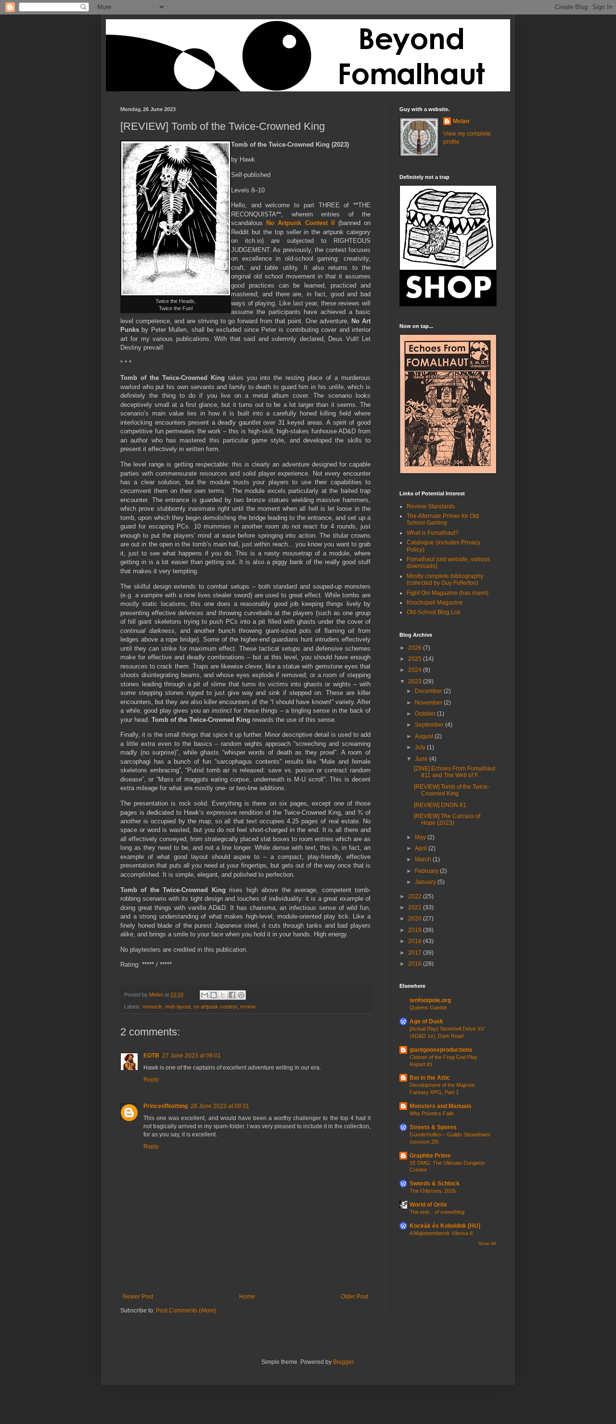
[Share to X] (223, 995)
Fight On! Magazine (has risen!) (447, 593)
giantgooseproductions (441, 1049)
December (429, 691)
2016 (415, 963)
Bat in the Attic (430, 1077)
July (421, 747)
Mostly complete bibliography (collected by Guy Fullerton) (445, 579)
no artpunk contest (215, 1006)
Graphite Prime (430, 1155)
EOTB (151, 1055)
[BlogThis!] (213, 995)
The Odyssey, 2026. (433, 1191)
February (427, 871)
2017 (415, 952)
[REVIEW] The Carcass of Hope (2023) (447, 819)
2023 (415, 681)
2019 (415, 930)
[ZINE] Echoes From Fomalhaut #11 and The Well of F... (454, 772)
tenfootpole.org (430, 1000)
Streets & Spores (433, 1127)
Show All (487, 1243)
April (421, 848)
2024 (415, 670)
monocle (152, 1006)
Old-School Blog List (433, 612)
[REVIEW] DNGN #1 (440, 805)
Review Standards (431, 506)
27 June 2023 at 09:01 (191, 1055)
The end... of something (437, 1212)
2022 (415, 896)
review (248, 1006)
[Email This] (204, 995)
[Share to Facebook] (232, 995)
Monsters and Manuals (441, 1106)
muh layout (178, 1006)
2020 (415, 918)
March (424, 859)
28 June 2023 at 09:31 (220, 1106)
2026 (415, 647)
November (429, 702)
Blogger (343, 1362)
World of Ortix (428, 1204)
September (430, 724)
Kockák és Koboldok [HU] (445, 1225)
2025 (415, 658)
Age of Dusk (426, 1021)
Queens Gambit (428, 1007)
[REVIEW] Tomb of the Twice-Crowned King (451, 790)
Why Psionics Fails (432, 1113)
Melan (461, 121)
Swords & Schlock (435, 1183)
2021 (415, 907)
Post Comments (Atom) (186, 1310)
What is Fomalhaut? (433, 532)
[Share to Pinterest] (241, 995)
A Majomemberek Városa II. (442, 1233)
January (426, 882)
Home (247, 1296)
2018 (415, 941)
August (425, 736)
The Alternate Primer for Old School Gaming (443, 519)
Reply (151, 1079)
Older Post (354, 1296)
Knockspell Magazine (435, 602)
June (422, 759)
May (421, 837)
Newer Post (138, 1296)
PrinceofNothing (165, 1106)
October (426, 713)
